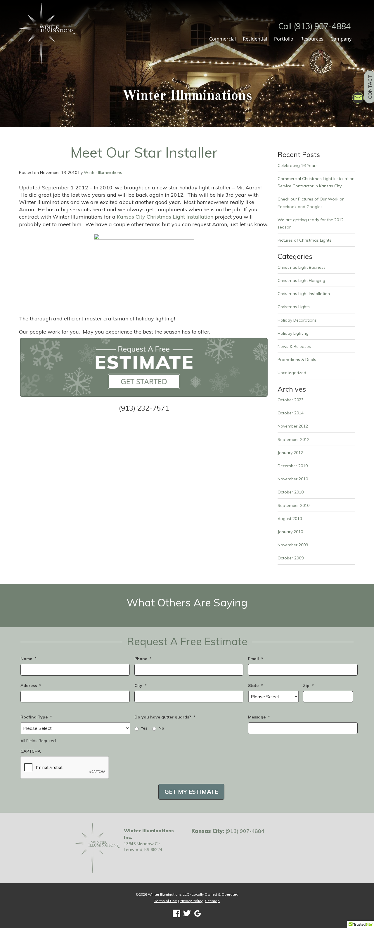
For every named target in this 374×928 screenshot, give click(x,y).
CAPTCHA (30, 751)
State (255, 685)
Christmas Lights (294, 306)
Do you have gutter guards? (164, 717)
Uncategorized (292, 372)
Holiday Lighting (293, 333)
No (161, 728)
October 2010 (291, 492)
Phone (143, 658)
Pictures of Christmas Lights (304, 240)
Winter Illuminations (103, 172)
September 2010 (293, 505)
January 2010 (290, 531)
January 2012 (290, 452)
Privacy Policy (191, 901)
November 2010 (293, 479)
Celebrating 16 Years (298, 165)
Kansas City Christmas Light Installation (165, 216)
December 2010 (293, 465)
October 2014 (291, 413)
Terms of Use (165, 901)
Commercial (222, 39)
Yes (144, 728)
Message (259, 717)
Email (255, 658)
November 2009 (293, 544)
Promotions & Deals (297, 359)
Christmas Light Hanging (301, 280)
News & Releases (294, 346)
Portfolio (283, 39)
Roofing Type (36, 717)
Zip (308, 685)
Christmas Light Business (301, 267)
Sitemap (212, 901)
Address (30, 685)
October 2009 (291, 558)
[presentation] (64, 767)
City (140, 685)
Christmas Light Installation (304, 293)
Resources (311, 39)
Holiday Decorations (297, 320)
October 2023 (291, 399)
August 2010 (290, 518)
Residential (255, 39)
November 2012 (293, 426)
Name (28, 658)
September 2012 (293, 439)
